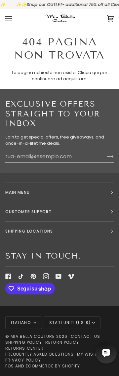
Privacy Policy (23, 360)
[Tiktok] (21, 276)
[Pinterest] (33, 276)
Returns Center (24, 348)
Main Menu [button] (17, 192)
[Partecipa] (105, 156)
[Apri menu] (15, 18)
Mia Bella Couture (33, 336)
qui (95, 72)
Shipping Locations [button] (29, 231)
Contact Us (85, 336)
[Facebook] (8, 276)
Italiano (21, 322)
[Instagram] (46, 276)
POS (9, 366)
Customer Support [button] (28, 211)
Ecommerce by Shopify (53, 366)
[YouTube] (58, 276)
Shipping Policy (23, 342)
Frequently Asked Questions (39, 354)
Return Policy (62, 342)
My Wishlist (91, 354)
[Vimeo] (71, 276)
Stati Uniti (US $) (69, 322)
